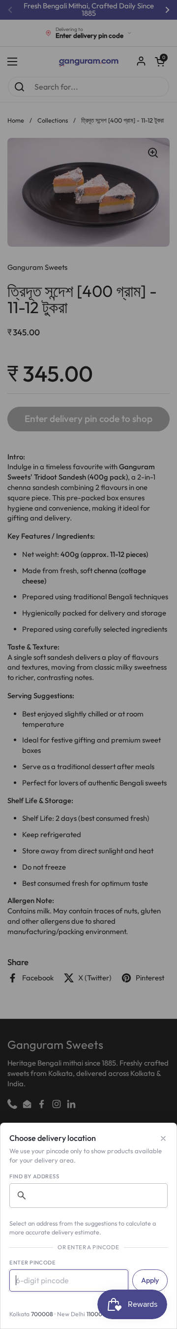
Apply (150, 1280)
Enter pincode (32, 1262)
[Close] (163, 1138)
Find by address (34, 1176)
